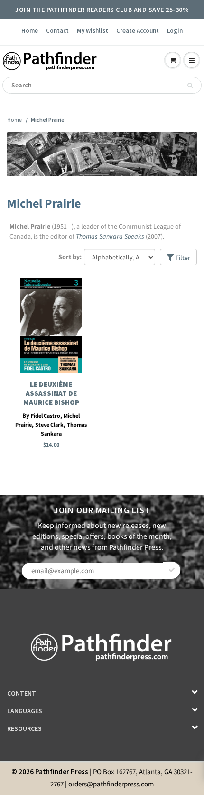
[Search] (190, 85)
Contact (57, 30)
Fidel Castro (45, 416)
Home (29, 30)
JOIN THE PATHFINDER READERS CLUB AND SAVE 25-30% (102, 9)
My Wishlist (92, 30)
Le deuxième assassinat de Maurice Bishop (51, 393)
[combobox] (102, 85)
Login (175, 30)
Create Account (137, 30)
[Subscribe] (171, 570)
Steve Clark (49, 425)
